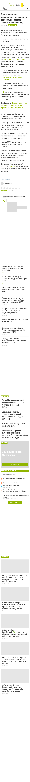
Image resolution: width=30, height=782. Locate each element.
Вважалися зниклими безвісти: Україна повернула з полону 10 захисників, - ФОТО (13, 330)
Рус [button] (5, 8)
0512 (3, 92)
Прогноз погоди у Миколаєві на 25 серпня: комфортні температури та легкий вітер (14, 268)
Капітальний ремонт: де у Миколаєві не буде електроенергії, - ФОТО (15, 279)
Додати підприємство (15, 502)
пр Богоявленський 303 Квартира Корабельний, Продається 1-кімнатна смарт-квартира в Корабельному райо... (14, 578)
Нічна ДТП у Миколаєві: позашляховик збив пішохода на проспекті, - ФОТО (14, 341)
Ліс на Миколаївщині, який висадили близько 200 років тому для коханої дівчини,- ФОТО (13, 403)
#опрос (2, 179)
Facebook (12, 166)
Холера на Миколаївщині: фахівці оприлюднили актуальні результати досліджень (14, 311)
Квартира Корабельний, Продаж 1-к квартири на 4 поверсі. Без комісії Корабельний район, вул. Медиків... (14, 661)
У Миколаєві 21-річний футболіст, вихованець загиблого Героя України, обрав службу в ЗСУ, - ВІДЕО (15, 434)
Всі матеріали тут (15, 464)
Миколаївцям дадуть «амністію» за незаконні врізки (15, 320)
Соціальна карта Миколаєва (12, 453)
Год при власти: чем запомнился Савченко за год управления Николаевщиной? (14, 105)
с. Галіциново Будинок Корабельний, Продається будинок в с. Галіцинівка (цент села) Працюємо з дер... (13, 688)
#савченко (7, 179)
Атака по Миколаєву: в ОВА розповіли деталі (13, 424)
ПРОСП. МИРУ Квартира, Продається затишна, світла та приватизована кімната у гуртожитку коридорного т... (13, 606)
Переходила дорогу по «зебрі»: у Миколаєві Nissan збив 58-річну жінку (13, 289)
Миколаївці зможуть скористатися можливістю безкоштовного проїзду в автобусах (13, 415)
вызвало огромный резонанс (15, 59)
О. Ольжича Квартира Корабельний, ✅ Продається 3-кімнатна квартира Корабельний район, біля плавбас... (14, 633)
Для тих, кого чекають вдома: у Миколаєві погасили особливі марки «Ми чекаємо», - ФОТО (13, 300)
